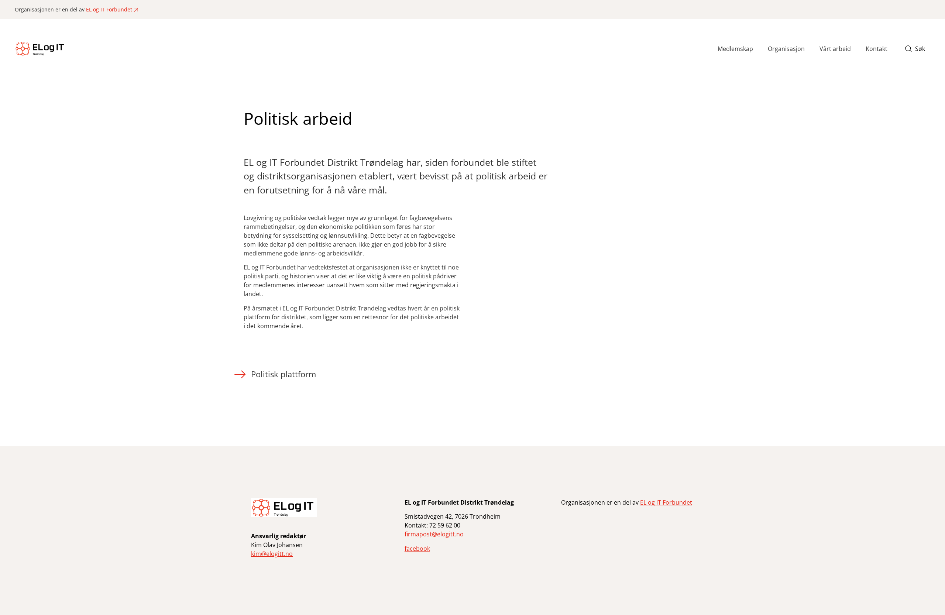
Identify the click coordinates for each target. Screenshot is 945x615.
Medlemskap (735, 49)
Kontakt (876, 49)
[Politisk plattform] (239, 378)
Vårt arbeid (835, 49)
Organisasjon (786, 49)
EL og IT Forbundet (109, 9)
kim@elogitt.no (272, 554)
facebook (417, 548)
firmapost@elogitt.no (434, 534)
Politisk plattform (283, 373)
